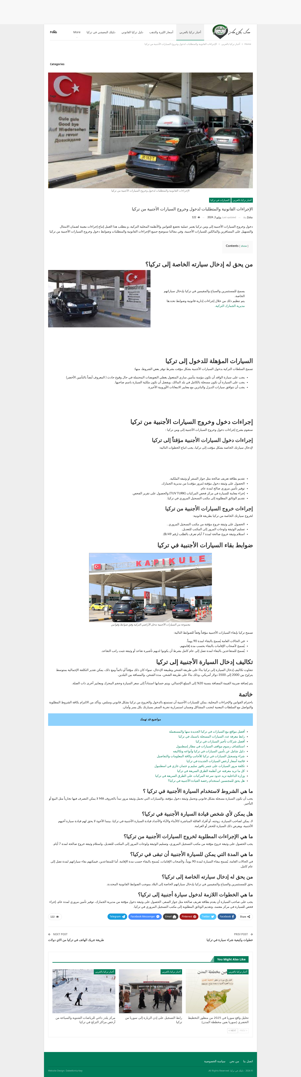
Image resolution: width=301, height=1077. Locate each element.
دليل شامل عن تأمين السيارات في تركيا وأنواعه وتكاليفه (209, 751)
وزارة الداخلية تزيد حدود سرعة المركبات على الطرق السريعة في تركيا (200, 775)
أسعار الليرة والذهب (161, 32)
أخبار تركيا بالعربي (190, 32)
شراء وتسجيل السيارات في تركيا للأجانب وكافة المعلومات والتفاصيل (201, 756)
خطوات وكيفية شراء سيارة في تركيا (230, 940)
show (244, 246)
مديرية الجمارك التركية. (230, 306)
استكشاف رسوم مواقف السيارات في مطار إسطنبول (210, 746)
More (76, 32)
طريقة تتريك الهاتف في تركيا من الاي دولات (76, 940)
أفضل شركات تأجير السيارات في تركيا (220, 741)
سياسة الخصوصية (214, 1061)
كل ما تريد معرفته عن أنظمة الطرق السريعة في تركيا (211, 771)
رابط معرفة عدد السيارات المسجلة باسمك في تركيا (212, 736)
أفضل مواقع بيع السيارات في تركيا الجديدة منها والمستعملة (207, 731)
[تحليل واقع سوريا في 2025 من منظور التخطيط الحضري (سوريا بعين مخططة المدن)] (217, 991)
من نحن (234, 1061)
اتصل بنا (248, 1061)
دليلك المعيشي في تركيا (101, 32)
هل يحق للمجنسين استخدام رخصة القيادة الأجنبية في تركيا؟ (206, 780)
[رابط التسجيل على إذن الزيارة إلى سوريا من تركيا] (150, 991)
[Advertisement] (150, 11)
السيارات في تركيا (219, 200)
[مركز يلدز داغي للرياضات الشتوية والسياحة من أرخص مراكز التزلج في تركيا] (83, 991)
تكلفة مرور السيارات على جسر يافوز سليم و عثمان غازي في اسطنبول (199, 766)
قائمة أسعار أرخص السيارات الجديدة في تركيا (216, 761)
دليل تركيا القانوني (132, 32)
